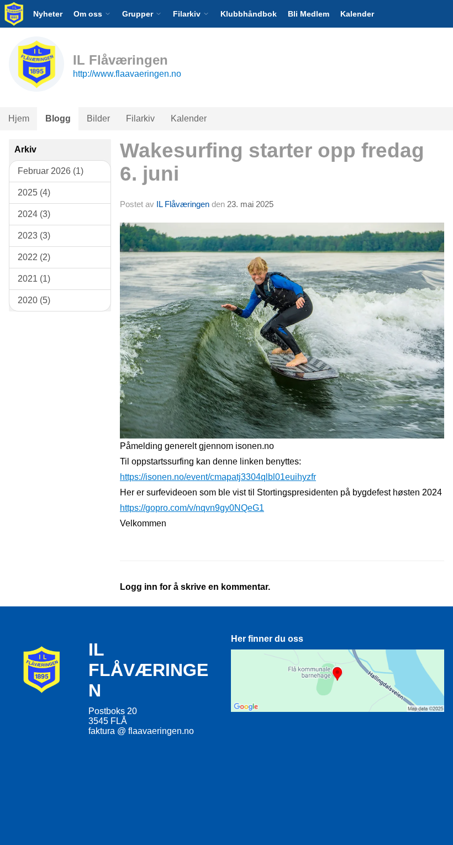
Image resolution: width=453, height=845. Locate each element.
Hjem (18, 118)
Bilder (98, 118)
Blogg (58, 118)
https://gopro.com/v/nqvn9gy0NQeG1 (192, 508)
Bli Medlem (308, 13)
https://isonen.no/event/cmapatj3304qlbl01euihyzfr (218, 477)
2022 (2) (34, 257)
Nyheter (47, 13)
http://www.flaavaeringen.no (127, 73)
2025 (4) (34, 192)
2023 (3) (34, 235)
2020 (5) (34, 300)
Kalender (357, 13)
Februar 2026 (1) (50, 171)
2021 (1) (34, 278)
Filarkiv (140, 118)
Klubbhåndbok (248, 13)
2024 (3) (34, 214)
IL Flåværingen (182, 204)
